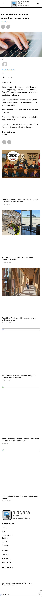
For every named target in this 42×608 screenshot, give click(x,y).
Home (4, 528)
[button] (3, 27)
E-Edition (5, 545)
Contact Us (6, 555)
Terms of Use (6, 562)
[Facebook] (3, 571)
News (4, 531)
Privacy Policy (6, 558)
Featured (5, 542)
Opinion (5, 538)
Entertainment (7, 535)
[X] (3, 574)
